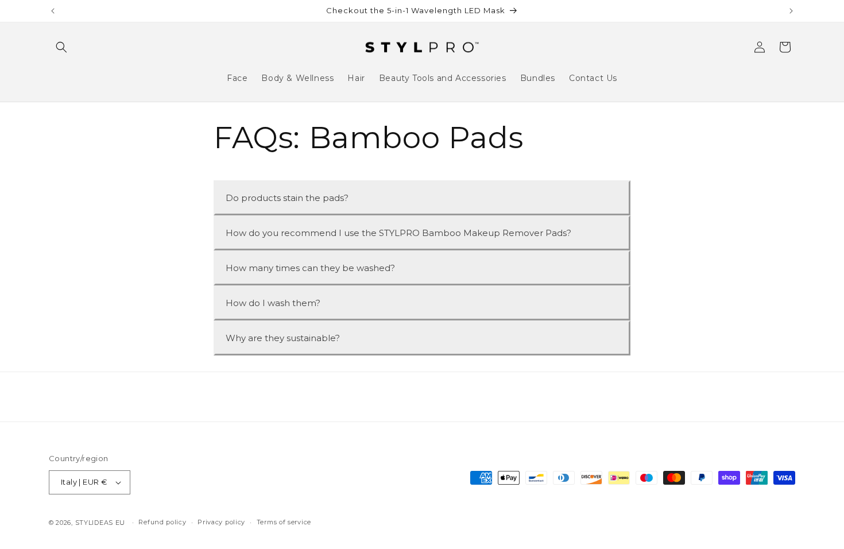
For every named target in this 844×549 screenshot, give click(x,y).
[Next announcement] (791, 11)
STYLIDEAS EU (100, 523)
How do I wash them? (273, 302)
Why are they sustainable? (283, 338)
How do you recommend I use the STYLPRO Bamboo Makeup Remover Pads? (398, 232)
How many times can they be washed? (310, 267)
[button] (61, 47)
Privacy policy (221, 522)
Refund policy (162, 522)
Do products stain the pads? (287, 197)
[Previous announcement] (52, 11)
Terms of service (284, 522)
